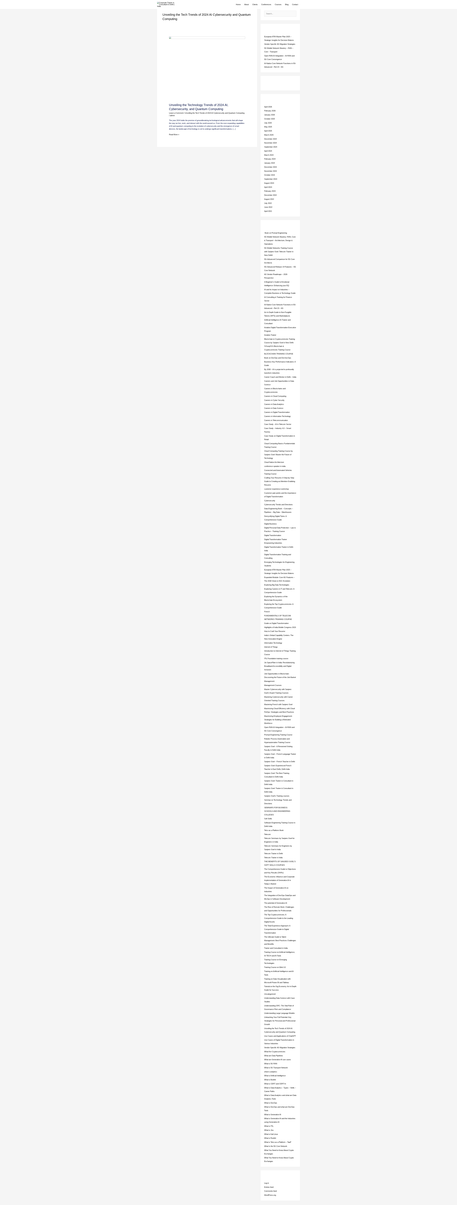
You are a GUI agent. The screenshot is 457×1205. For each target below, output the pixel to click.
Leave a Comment (176, 113)
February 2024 (270, 159)
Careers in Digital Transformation (277, 412)
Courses (278, 4)
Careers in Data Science (273, 408)
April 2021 (268, 211)
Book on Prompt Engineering (275, 233)
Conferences (266, 4)
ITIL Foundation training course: (276, 658)
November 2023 (270, 171)
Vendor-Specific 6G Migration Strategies (279, 44)
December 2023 (270, 167)
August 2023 (269, 183)
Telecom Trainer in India (273, 858)
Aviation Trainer (270, 335)
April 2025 (268, 131)
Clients (255, 4)
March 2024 (268, 155)
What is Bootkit (270, 1080)
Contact (295, 4)
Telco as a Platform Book (274, 830)
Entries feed (268, 1187)
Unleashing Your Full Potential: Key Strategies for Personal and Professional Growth (279, 1020)
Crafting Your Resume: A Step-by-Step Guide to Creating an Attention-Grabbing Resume (279, 481)
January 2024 (269, 163)
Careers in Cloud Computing (275, 396)
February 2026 (270, 111)
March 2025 (268, 135)
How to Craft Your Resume (274, 631)
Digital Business (270, 524)
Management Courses (273, 685)
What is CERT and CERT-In (275, 1084)
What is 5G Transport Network (276, 1068)
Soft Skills (268, 819)
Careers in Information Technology (277, 416)
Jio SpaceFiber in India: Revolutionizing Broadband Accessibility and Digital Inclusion (279, 666)
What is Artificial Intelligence (275, 1076)
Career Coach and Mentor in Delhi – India (280, 377)
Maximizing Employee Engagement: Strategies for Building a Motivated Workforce (278, 719)
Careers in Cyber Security (274, 400)
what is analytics (270, 1072)
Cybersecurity (269, 501)
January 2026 (269, 115)
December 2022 (270, 195)
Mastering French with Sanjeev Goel (278, 704)
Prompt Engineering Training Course (278, 735)
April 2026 (268, 107)
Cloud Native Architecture (274, 462)
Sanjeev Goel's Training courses (276, 796)
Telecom (267, 834)
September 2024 (270, 147)
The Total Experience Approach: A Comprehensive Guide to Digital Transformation (277, 929)
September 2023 (270, 179)
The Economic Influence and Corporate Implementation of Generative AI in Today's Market (279, 880)
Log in (266, 1183)
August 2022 (269, 199)
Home (238, 4)
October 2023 (269, 175)
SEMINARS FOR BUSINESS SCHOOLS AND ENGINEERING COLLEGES (277, 811)
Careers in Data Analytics (274, 404)
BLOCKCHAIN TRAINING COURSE (278, 354)
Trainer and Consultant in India (276, 948)
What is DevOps (270, 1103)
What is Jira (268, 1130)
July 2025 (268, 123)
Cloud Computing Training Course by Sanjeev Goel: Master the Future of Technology (278, 454)
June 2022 (268, 207)
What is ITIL (268, 1126)
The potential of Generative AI (275, 903)
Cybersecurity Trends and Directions (278, 505)
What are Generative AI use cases (277, 1060)
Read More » (174, 134)
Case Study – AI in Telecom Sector (277, 424)
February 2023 (270, 191)
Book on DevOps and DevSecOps (277, 358)
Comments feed (270, 1191)
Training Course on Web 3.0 (275, 967)
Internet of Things (271, 647)
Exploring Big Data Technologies (276, 585)
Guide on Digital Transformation (276, 623)
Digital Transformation (272, 535)
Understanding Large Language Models (279, 1013)
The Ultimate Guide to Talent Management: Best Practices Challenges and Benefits (280, 940)
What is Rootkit (270, 1138)
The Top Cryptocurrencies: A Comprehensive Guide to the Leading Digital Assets (278, 918)
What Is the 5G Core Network (275, 1146)
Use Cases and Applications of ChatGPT (280, 1036)
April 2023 (268, 187)
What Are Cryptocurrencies (274, 1052)
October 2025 (269, 119)
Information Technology (273, 643)
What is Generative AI (272, 1115)
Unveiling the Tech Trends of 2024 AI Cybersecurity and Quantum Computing (214, 113)
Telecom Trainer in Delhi (273, 853)
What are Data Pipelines (273, 1056)
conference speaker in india (275, 466)
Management (269, 681)
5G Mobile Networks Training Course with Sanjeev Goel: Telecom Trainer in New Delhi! (278, 251)
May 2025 (268, 127)
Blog (286, 4)
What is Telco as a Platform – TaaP (277, 1142)
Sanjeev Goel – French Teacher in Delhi (279, 762)
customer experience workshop (276, 489)
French (267, 612)
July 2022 (268, 203)
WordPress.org (270, 1195)
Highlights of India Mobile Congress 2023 (280, 627)
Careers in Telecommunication (276, 420)
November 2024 (270, 143)
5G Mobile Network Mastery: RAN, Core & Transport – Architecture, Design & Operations (280, 240)
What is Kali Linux (271, 1134)
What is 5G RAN (270, 1064)
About (246, 4)
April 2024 (268, 151)
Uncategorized (270, 994)
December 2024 (270, 139)
